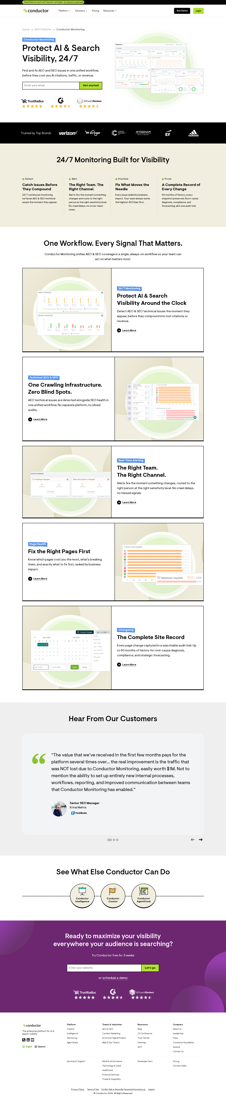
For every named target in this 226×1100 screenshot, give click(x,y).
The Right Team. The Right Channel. (141, 471)
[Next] (200, 840)
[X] (23, 1039)
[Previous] (193, 840)
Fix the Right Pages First (59, 552)
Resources (143, 1024)
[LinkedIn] (28, 1039)
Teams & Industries (112, 1024)
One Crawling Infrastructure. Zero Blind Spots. (65, 389)
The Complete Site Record (150, 637)
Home (26, 29)
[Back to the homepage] (36, 11)
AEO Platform (42, 29)
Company (178, 1024)
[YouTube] (32, 1039)
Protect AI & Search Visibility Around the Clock (151, 299)
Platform (71, 1024)
